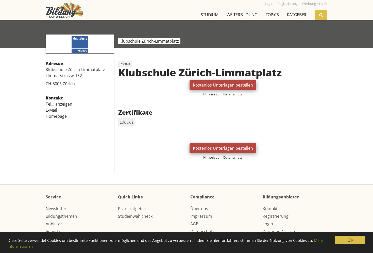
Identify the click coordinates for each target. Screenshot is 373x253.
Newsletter (56, 208)
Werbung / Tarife (279, 231)
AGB (194, 224)
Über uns (199, 208)
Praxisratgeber (132, 208)
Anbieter (54, 224)
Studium (209, 15)
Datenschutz (202, 231)
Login (268, 224)
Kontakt (270, 208)
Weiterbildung (242, 15)
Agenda (53, 231)
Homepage (56, 116)
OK (350, 240)
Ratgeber (296, 15)
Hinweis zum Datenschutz (222, 94)
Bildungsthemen (61, 216)
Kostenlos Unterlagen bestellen (223, 85)
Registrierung (276, 216)
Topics (272, 15)
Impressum (201, 216)
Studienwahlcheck (135, 216)
